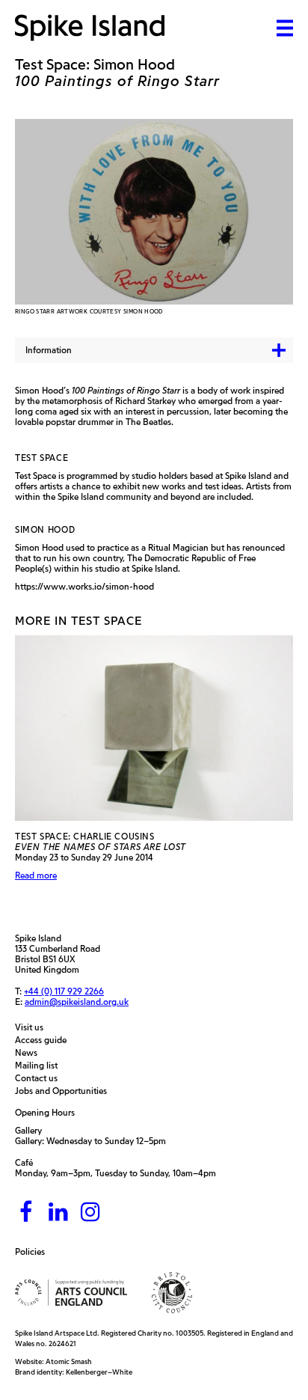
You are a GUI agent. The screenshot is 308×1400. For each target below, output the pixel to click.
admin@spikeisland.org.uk (77, 1001)
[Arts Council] (71, 1292)
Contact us (40, 1078)
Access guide (44, 1040)
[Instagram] (90, 1212)
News (29, 1053)
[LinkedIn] (58, 1212)
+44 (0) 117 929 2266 (64, 991)
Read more (36, 875)
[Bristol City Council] (172, 1292)
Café (24, 1162)
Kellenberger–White (99, 1372)
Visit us (32, 1027)
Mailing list (40, 1065)
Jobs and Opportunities (64, 1091)
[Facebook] (26, 1212)
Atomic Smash (69, 1361)
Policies (33, 1252)
